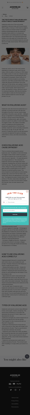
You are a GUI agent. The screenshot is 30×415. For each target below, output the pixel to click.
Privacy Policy (17, 221)
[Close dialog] (27, 191)
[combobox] (5, 202)
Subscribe (15, 214)
